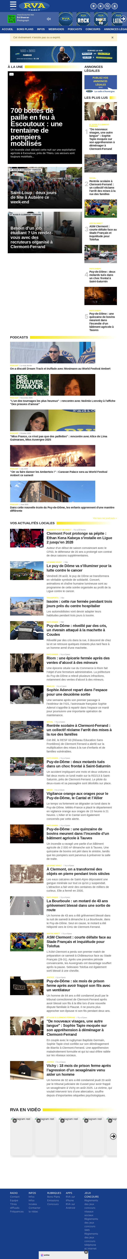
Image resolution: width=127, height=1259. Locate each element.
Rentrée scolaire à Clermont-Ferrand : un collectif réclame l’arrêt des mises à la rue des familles (102, 188)
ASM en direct (96, 223)
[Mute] (48, 19)
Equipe (14, 1200)
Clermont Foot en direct (59, 530)
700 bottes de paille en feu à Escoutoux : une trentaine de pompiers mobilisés (36, 127)
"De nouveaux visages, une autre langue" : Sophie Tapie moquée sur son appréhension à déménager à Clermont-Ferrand (102, 139)
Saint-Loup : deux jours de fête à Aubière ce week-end (34, 197)
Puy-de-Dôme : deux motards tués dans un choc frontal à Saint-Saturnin (102, 276)
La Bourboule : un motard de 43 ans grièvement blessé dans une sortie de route (78, 905)
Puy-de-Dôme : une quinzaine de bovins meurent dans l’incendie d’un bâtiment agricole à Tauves (102, 322)
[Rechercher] (107, 6)
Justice (50, 977)
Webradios (56, 29)
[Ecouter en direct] (101, 6)
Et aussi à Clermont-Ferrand (25, 170)
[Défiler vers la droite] (113, 1136)
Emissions (53, 1200)
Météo (50, 790)
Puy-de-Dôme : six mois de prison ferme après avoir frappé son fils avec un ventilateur (78, 985)
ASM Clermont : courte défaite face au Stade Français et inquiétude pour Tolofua (103, 233)
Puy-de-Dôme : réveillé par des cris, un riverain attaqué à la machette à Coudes (77, 630)
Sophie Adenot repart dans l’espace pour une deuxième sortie (77, 692)
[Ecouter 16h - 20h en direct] (63, 54)
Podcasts (75, 29)
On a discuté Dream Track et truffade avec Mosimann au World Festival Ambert (60, 368)
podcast (14, 365)
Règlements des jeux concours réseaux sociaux (91, 1208)
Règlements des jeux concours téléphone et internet (91, 1241)
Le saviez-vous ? (54, 562)
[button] (22, 1136)
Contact (15, 1196)
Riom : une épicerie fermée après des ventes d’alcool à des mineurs (78, 660)
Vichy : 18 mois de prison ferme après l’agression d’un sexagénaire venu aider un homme (79, 1070)
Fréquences (17, 1211)
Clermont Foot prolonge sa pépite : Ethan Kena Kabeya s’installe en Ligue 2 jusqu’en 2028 (79, 537)
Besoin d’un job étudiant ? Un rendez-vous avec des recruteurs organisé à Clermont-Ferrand (32, 237)
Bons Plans (25, 29)
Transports (52, 598)
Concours (93, 29)
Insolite (51, 686)
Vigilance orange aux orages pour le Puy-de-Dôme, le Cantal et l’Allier (77, 795)
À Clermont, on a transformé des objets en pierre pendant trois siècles (78, 871)
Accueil (7, 29)
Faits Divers (95, 269)
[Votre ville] (93, 6)
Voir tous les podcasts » (105, 518)
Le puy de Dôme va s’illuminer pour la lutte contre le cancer (79, 568)
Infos (41, 29)
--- (11, 74)
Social (92, 178)
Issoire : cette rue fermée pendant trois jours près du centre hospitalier (79, 603)
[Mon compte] (115, 6)
